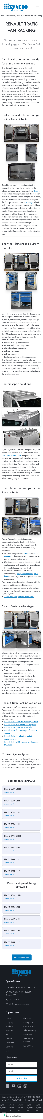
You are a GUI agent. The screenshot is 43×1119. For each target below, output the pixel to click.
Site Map (27, 1018)
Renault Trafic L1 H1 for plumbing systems (21, 721)
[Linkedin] (19, 1086)
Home (3, 15)
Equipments (11, 15)
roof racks (6, 455)
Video (8, 1051)
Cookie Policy (29, 1026)
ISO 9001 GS (29, 1045)
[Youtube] (13, 1086)
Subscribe (21, 1078)
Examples (9, 1030)
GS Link (39, 1100)
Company (9, 1022)
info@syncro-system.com (18, 1004)
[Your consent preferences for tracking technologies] (4, 1115)
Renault (19, 15)
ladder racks (16, 455)
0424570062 (14, 999)
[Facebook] (8, 1086)
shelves (27, 553)
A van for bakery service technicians (19, 596)
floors (36, 191)
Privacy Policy (29, 1022)
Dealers (9, 1038)
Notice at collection (12, 1116)
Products (9, 1026)
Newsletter (27, 1034)
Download (10, 1042)
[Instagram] (25, 1086)
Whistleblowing (29, 1030)
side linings (28, 202)
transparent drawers (25, 573)
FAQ (7, 1034)
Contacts (9, 1046)
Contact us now (22, 957)
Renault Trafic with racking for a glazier (20, 724)
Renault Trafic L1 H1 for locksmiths (18, 727)
